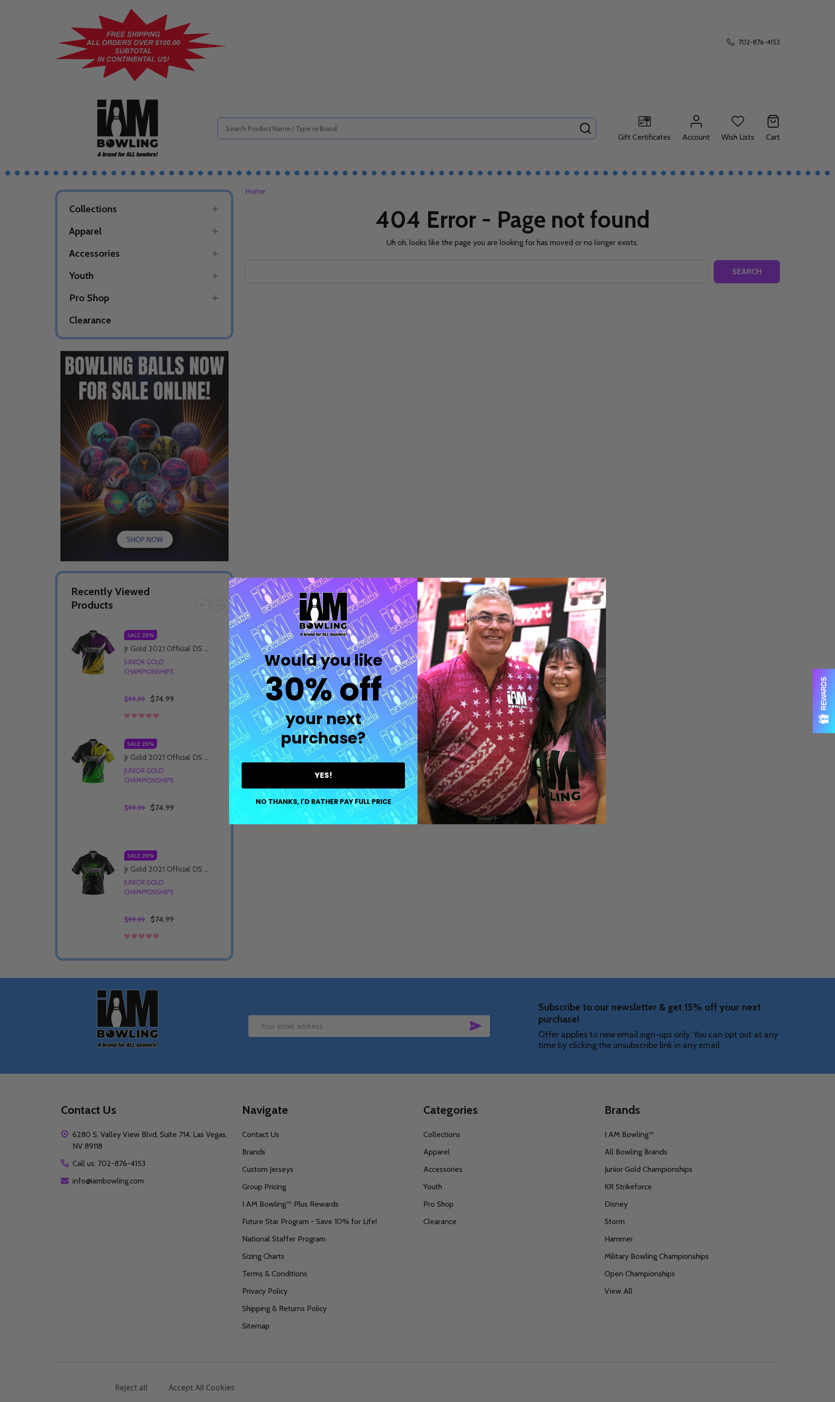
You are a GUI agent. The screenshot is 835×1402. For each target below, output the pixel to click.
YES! (323, 775)
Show (824, 701)
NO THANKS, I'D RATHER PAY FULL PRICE (323, 801)
